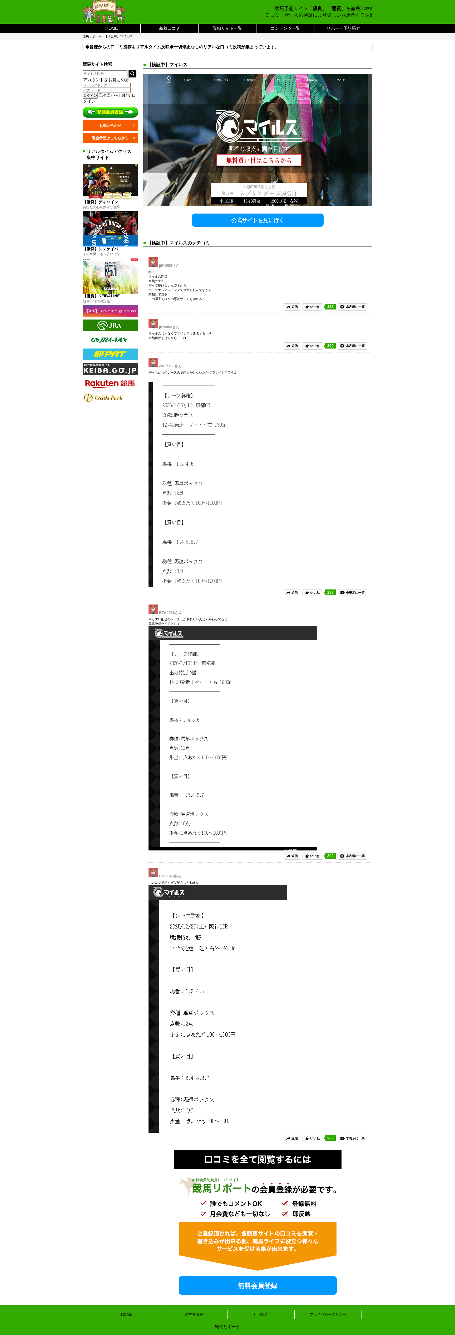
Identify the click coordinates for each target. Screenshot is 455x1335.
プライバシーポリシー (328, 1314)
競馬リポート (92, 36)
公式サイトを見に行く (257, 220)
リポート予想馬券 (343, 28)
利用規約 (261, 1314)
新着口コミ (169, 28)
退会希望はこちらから (110, 138)
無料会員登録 (258, 1285)
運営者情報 (194, 1314)
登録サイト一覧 (227, 28)
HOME (111, 28)
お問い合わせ (110, 125)
